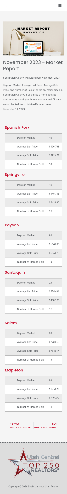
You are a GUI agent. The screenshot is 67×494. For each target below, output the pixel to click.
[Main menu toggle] (60, 5)
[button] (33, 38)
